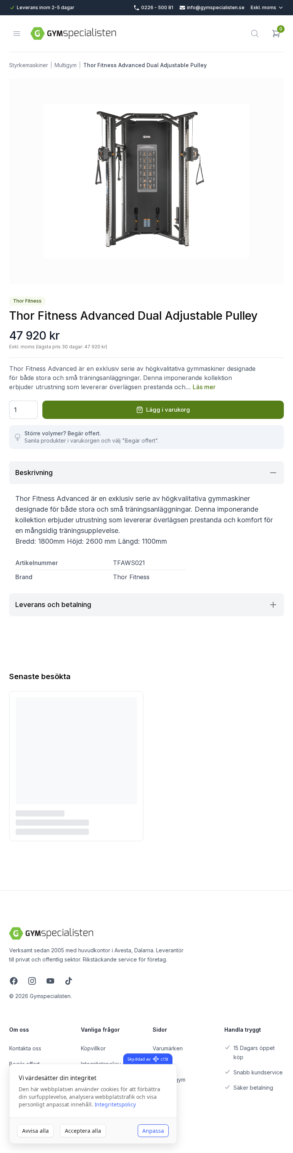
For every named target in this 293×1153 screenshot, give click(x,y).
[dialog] (93, 1104)
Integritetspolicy (115, 1104)
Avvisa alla (35, 1130)
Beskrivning (34, 473)
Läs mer (204, 387)
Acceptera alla (83, 1130)
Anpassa (153, 1130)
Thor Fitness (27, 301)
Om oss (19, 1029)
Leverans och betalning (53, 605)
